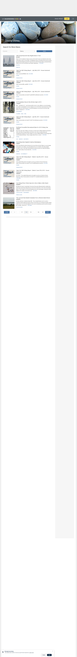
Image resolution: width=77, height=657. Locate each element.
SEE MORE (41, 63)
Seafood (18, 153)
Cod (17, 139)
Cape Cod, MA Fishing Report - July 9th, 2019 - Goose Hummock (32, 117)
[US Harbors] (11, 19)
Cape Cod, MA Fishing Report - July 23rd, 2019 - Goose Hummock (33, 81)
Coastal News (19, 192)
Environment (19, 111)
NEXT (47, 212)
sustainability (24, 153)
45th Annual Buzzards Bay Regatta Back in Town (28, 55)
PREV (7, 212)
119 (30, 212)
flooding (18, 113)
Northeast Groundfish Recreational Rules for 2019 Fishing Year (32, 127)
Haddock (21, 139)
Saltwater (26, 139)
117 (22, 212)
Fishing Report (19, 77)
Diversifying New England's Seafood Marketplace (28, 142)
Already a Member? (59, 18)
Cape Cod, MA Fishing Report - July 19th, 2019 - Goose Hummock (33, 91)
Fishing (17, 75)
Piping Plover (19, 194)
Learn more (31, 652)
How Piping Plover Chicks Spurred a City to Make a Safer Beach (32, 183)
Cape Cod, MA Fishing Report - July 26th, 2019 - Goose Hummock (33, 70)
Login (67, 18)
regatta (18, 67)
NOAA (22, 113)
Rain (25, 113)
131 (43, 212)
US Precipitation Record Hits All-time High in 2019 (28, 102)
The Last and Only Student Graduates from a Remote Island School (33, 198)
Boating (18, 65)
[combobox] (27, 51)
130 (38, 212)
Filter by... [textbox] (22, 51)
